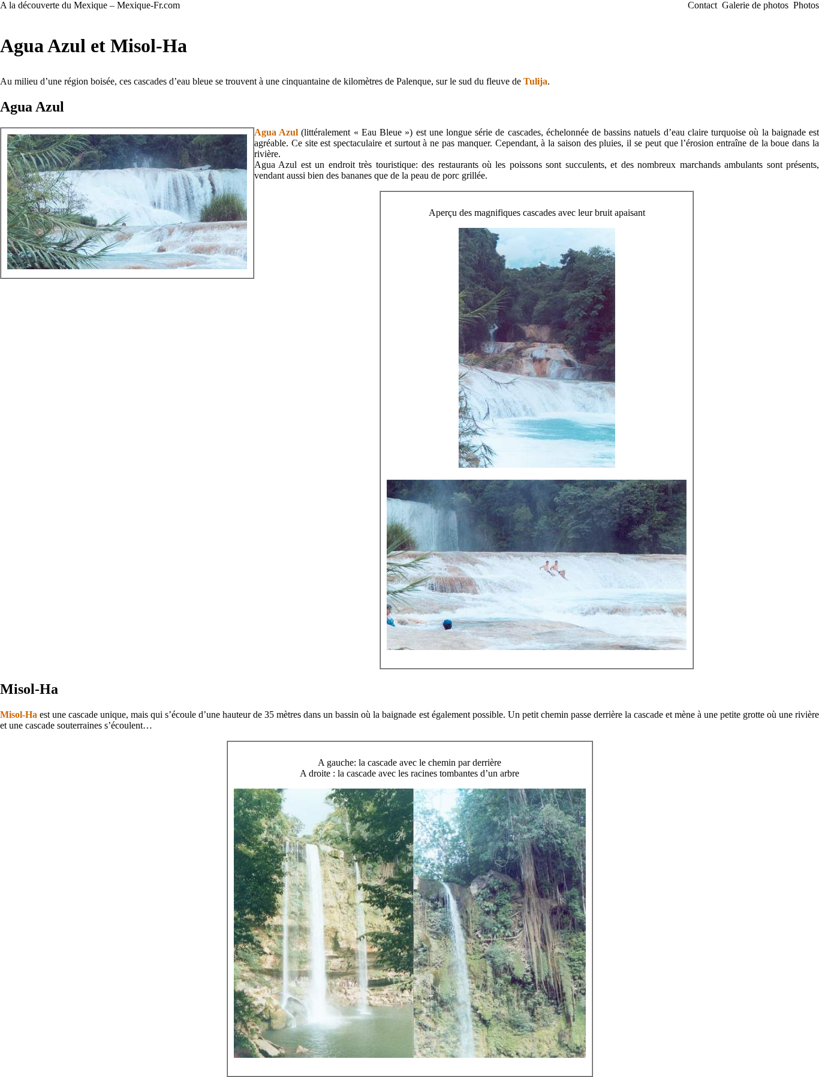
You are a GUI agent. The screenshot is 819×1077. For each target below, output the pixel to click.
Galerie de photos (755, 5)
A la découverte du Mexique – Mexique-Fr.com (90, 5)
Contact (702, 5)
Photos (806, 5)
